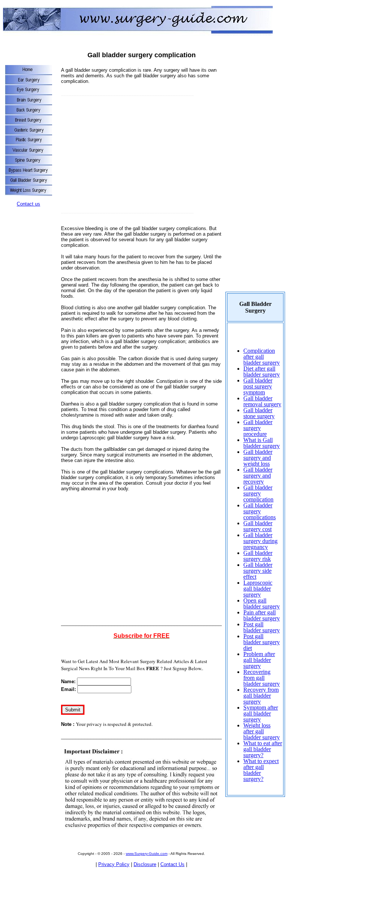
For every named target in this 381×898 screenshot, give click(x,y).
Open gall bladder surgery (261, 603)
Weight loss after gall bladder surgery (261, 731)
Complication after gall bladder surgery (261, 357)
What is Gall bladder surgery (261, 443)
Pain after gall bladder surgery (261, 615)
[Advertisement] (123, 155)
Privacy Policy (113, 864)
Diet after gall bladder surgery (261, 371)
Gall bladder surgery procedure (257, 428)
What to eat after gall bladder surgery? (262, 749)
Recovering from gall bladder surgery (261, 678)
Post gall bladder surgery (261, 627)
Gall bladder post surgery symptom (257, 386)
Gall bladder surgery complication (258, 493)
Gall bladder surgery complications (259, 511)
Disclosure (145, 864)
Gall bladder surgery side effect (257, 571)
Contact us (28, 204)
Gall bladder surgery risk (257, 556)
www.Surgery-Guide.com (146, 854)
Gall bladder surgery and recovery (257, 475)
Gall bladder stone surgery (259, 413)
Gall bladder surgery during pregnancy (260, 541)
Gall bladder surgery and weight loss (257, 458)
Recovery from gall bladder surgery (261, 696)
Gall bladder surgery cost (257, 526)
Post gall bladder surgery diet (261, 642)
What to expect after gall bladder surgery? (261, 770)
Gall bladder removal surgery (262, 401)
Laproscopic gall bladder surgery (257, 588)
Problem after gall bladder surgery (259, 660)
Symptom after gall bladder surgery (260, 713)
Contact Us (172, 864)
